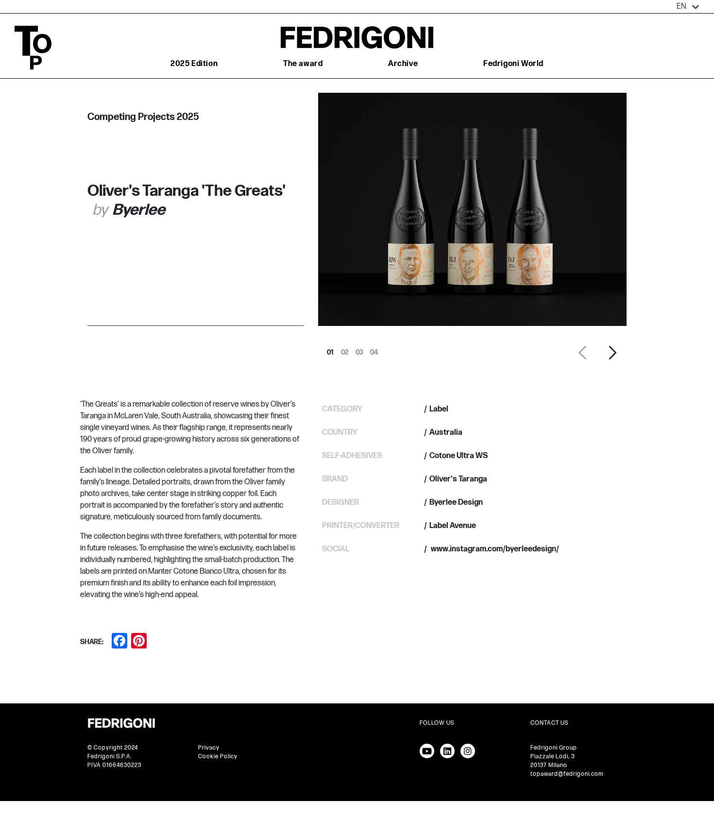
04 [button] (374, 349)
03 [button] (359, 349)
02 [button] (345, 349)
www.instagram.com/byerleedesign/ (494, 549)
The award (303, 63)
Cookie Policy (218, 756)
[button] (688, 7)
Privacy (209, 747)
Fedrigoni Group (553, 747)
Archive (403, 63)
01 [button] (330, 349)
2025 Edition (194, 63)
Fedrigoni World (513, 63)
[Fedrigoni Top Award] (357, 37)
